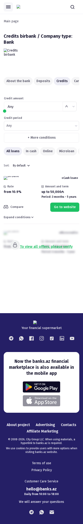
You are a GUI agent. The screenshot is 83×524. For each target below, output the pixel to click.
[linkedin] (61, 338)
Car (76, 81)
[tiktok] (51, 338)
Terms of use (41, 463)
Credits (62, 81)
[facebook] (31, 338)
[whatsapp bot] (41, 512)
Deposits (43, 81)
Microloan (66, 151)
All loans (12, 151)
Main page (11, 21)
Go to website (65, 207)
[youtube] (72, 338)
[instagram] (41, 338)
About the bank (18, 81)
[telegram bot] (31, 512)
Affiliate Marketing (42, 431)
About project (18, 425)
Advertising (45, 425)
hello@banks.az (41, 489)
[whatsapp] (21, 338)
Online (48, 151)
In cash (31, 151)
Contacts (68, 425)
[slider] (4, 111)
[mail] (51, 512)
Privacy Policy (41, 470)
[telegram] (11, 338)
